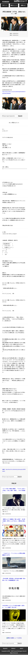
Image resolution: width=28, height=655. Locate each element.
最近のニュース (14, 5)
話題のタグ (23, 5)
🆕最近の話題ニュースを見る (14, 638)
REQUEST (5, 648)
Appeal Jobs (22, 651)
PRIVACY (13, 648)
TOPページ (4, 5)
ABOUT (21, 648)
